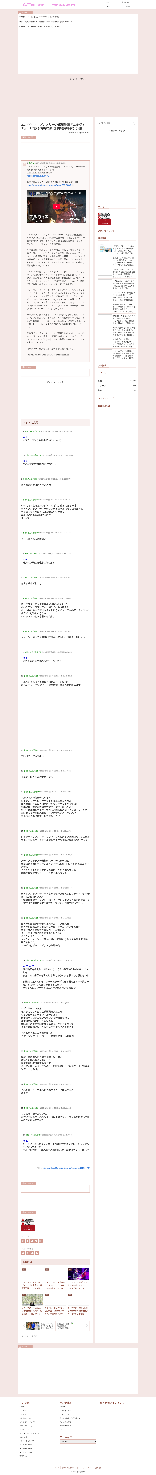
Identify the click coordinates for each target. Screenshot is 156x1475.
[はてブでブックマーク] (32, 1241)
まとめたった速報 (26, 1444)
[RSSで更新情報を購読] (37, 1253)
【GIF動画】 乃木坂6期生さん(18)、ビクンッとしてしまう (39, 26)
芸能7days (23, 1456)
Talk (61, 1429)
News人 (62, 1407)
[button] (41, 1241)
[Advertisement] (78, 97)
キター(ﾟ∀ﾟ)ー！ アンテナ (29, 1433)
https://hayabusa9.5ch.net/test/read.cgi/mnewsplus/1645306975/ (66, 1168)
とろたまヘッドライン (28, 1422)
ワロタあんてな (65, 1410)
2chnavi (22, 1407)
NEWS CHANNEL (26, 1452)
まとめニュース (25, 1418)
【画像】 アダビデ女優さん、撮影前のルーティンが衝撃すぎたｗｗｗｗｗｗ (45, 22)
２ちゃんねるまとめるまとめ (70, 1418)
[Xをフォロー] (28, 1253)
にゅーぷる (24, 1437)
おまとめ (23, 1410)
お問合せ (98, 1468)
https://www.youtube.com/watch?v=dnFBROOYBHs (50, 185)
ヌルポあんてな (65, 1422)
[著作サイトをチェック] (23, 1253)
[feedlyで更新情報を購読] (32, 1253)
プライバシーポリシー (85, 1468)
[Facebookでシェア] (27, 1241)
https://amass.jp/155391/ (38, 176)
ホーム (56, 1468)
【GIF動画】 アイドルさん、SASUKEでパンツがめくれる (38, 17)
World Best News (26, 1448)
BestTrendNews (65, 1426)
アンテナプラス (25, 1429)
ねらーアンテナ (65, 1414)
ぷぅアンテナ (24, 1414)
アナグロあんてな (26, 1426)
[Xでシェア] (23, 1241)
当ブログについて (68, 1468)
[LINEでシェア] (36, 1241)
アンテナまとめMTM (27, 1441)
